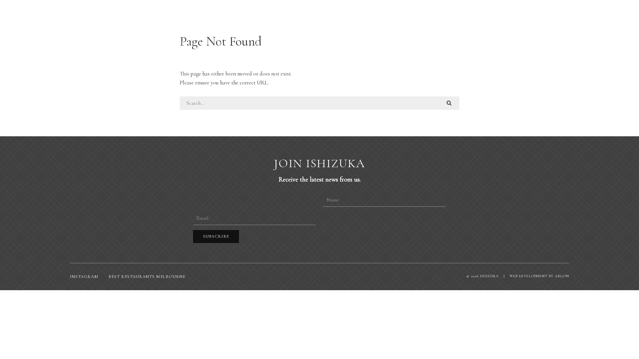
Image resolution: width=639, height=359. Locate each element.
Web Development (528, 276)
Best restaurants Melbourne (146, 276)
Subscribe (216, 236)
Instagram (84, 276)
